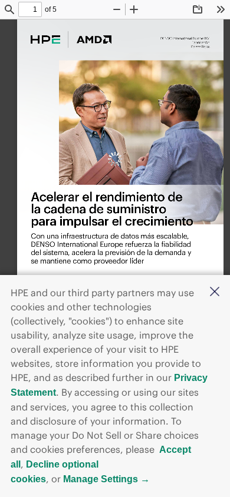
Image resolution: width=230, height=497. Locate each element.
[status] (30, 9)
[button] (214, 293)
